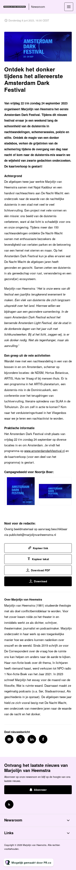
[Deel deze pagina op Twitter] (20, 739)
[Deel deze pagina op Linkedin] (32, 739)
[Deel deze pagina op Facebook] (43, 739)
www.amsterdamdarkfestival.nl (44, 450)
